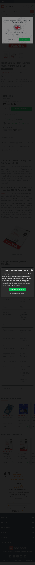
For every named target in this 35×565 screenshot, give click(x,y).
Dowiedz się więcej (15, 285)
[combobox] (32, 270)
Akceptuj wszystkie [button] (17, 289)
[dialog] (17, 282)
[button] (17, 294)
